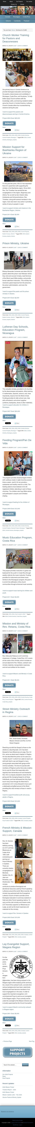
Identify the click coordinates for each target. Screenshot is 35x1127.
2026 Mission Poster (8, 1087)
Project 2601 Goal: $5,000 (11, 1013)
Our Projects (19, 1)
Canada (7, 17)
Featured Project (15, 528)
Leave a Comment (23, 45)
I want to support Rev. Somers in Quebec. (16, 913)
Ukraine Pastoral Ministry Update (12, 1097)
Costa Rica (26, 17)
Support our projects (7, 1111)
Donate (22, 4)
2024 (13, 135)
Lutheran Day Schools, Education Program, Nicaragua (15, 329)
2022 (10, 818)
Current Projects (6, 137)
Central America (25, 135)
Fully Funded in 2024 (20, 614)
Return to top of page (17, 1120)
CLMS (14, 45)
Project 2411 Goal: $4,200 (11, 597)
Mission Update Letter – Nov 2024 (12, 1095)
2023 (10, 135)
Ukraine (8, 21)
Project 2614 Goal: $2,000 (11, 214)
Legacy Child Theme (16, 1122)
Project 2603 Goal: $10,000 (11, 801)
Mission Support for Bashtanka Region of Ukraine (14, 150)
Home (4, 1)
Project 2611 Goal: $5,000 (11, 680)
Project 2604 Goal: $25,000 (11, 118)
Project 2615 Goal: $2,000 (11, 298)
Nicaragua (16, 17)
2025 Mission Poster (8, 1092)
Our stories (29, 1)
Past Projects (6, 1078)
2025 (16, 135)
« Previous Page (7, 1041)
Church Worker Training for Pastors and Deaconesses (16, 38)
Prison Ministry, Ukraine (16, 243)
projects (15, 139)
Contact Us (14, 4)
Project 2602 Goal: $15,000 (11, 917)
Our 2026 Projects (8, 1074)
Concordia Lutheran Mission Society (17, 10)
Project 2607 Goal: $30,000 (11, 411)
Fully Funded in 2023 (8, 820)
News (4, 1076)
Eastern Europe (6, 234)
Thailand (26, 21)
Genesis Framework (28, 1122)
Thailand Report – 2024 (9, 1090)
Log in (20, 1125)
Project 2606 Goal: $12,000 (11, 508)
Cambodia (17, 21)
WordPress (15, 1125)
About (11, 1)
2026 (19, 135)
